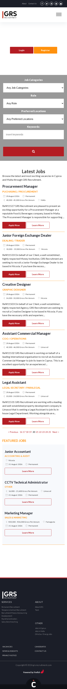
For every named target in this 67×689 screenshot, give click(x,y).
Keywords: (33, 126)
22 (40, 432)
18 (27, 432)
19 (30, 432)
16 (21, 432)
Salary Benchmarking (10, 622)
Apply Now (14, 225)
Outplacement (7, 616)
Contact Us (33, 3)
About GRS (39, 607)
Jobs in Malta (40, 631)
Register (45, 50)
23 (43, 432)
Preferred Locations (33, 111)
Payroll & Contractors (9, 619)
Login (21, 50)
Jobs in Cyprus (40, 628)
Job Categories (33, 79)
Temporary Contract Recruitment (14, 610)
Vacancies (7, 646)
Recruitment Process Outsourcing (14, 613)
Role (33, 95)
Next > (56, 432)
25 (49, 432)
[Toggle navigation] (59, 14)
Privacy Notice (9, 655)
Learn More (38, 225)
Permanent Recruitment (11, 607)
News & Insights (10, 651)
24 (46, 432)
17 (24, 432)
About (24, 3)
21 (37, 432)
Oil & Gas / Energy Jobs (43, 634)
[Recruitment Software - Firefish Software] (33, 670)
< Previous (13, 432)
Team (37, 610)
